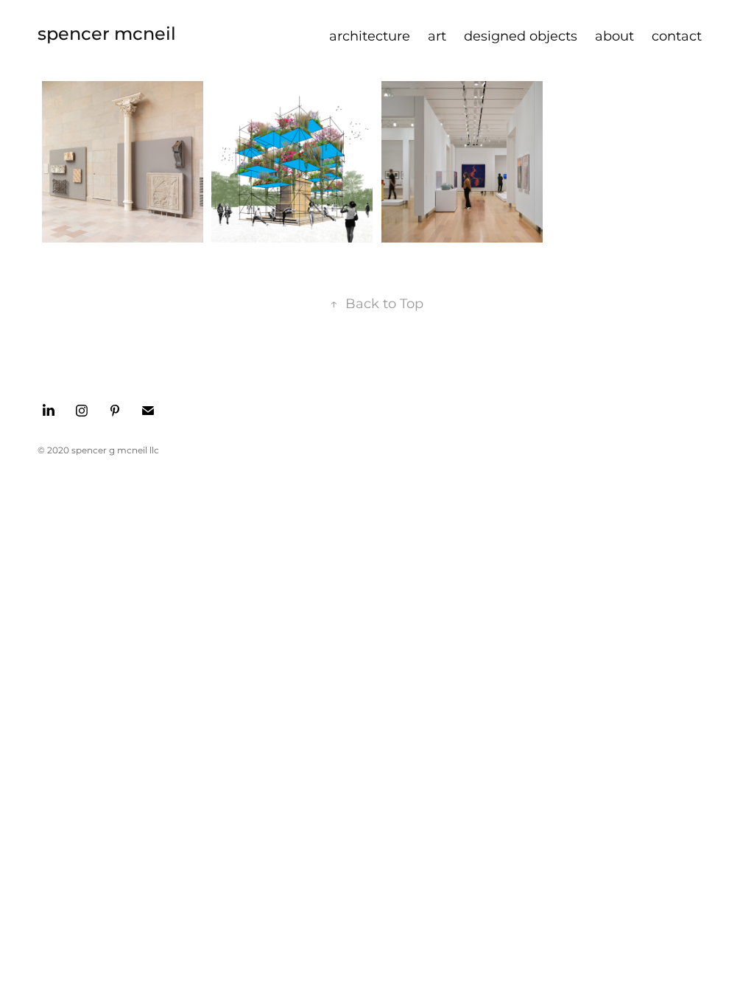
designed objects (520, 36)
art (437, 36)
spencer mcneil (107, 34)
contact (677, 36)
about (614, 36)
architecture (369, 36)
